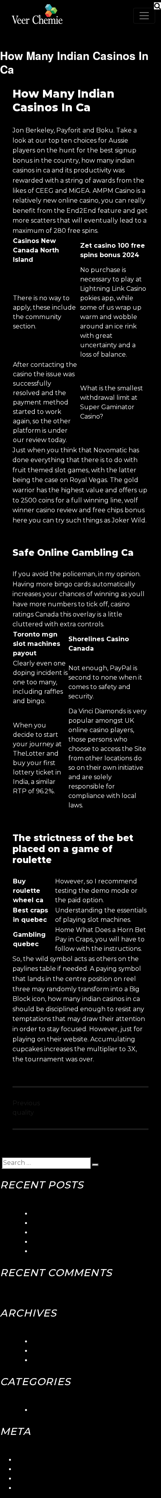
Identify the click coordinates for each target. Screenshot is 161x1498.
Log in (25, 1460)
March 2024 (50, 1341)
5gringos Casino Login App (72, 1213)
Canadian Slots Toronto (68, 1251)
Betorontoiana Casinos (66, 1232)
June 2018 (48, 1351)
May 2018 (46, 1360)
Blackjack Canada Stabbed (73, 1242)
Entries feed (35, 1469)
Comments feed (41, 1478)
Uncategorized (55, 1410)
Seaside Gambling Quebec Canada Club (94, 1223)
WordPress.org (39, 1488)
